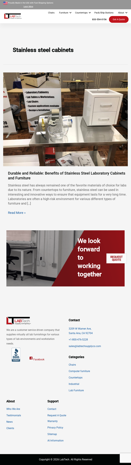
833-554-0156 (99, 19)
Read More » (17, 213)
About (121, 12)
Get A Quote (119, 19)
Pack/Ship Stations (103, 12)
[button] (70, 12)
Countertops (81, 12)
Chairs (51, 12)
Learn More (28, 6)
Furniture (63, 12)
